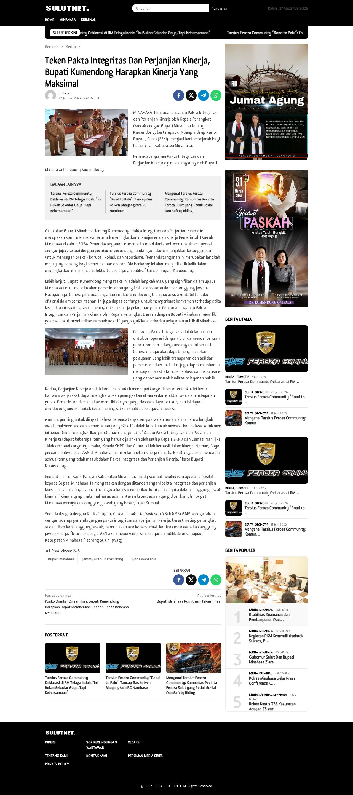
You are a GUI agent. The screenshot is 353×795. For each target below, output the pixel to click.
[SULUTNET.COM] (71, 7)
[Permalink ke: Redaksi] (50, 95)
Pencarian (219, 8)
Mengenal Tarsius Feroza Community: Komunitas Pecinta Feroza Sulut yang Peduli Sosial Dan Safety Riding (189, 202)
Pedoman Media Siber (145, 755)
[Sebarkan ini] (178, 95)
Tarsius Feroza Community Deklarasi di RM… (262, 381)
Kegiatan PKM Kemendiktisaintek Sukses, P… (276, 638)
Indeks (50, 742)
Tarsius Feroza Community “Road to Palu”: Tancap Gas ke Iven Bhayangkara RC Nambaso (272, 32)
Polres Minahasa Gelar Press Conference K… (272, 681)
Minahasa (266, 609)
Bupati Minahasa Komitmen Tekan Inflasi (189, 598)
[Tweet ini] (191, 95)
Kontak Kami (96, 755)
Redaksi (134, 742)
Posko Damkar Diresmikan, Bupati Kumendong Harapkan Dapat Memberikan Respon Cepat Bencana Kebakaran (87, 603)
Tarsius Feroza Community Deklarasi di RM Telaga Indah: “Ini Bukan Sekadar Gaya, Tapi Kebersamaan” (98, 32)
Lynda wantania (143, 558)
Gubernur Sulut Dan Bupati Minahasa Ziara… (271, 659)
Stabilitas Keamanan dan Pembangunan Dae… (269, 617)
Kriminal (265, 673)
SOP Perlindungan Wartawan (101, 744)
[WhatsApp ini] (215, 95)
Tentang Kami (56, 755)
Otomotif (242, 376)
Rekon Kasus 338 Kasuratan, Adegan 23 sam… (273, 706)
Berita (229, 376)
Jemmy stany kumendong (102, 558)
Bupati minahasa (61, 558)
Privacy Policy (57, 763)
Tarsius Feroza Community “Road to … (275, 399)
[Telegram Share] (203, 95)
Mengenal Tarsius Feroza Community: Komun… (275, 420)
